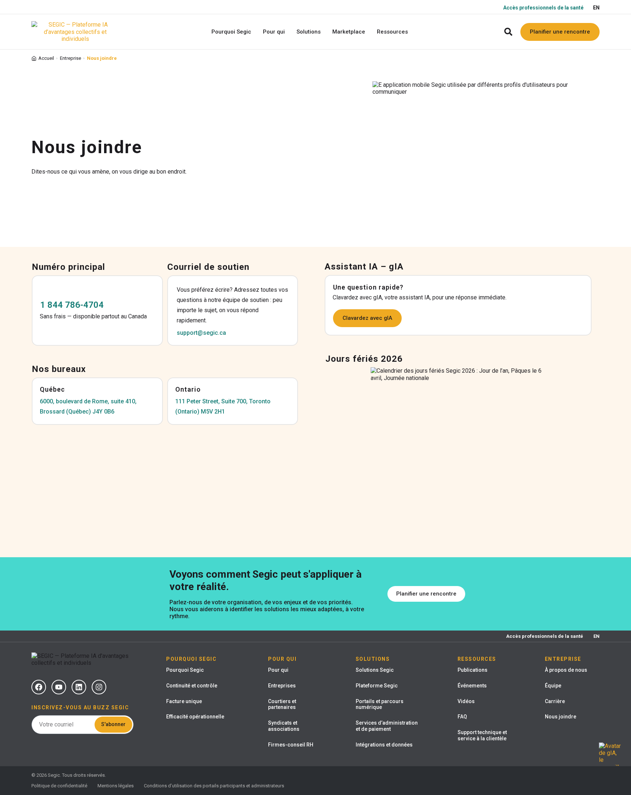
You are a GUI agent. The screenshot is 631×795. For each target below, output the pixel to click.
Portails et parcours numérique (380, 704)
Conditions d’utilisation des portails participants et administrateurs (214, 785)
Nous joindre (560, 717)
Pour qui (278, 670)
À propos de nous (566, 670)
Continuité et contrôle (191, 686)
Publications (472, 670)
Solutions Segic (375, 670)
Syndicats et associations (283, 726)
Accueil (46, 58)
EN (596, 8)
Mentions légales (115, 785)
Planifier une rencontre (560, 31)
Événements (472, 686)
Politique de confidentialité (59, 785)
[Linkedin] (79, 687)
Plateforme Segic (377, 686)
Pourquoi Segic (185, 670)
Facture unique (184, 701)
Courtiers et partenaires (282, 704)
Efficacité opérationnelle (195, 717)
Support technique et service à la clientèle (482, 735)
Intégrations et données (384, 745)
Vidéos (466, 701)
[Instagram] (99, 687)
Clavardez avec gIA (367, 318)
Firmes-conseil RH (290, 745)
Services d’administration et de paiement (387, 726)
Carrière (555, 701)
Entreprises (282, 686)
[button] (508, 32)
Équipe (553, 686)
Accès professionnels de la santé (543, 8)
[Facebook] (38, 687)
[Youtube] (58, 687)
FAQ (462, 717)
